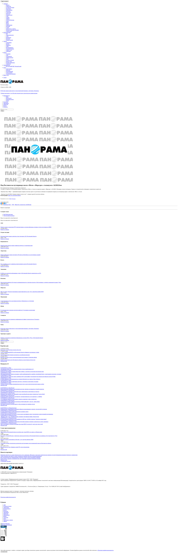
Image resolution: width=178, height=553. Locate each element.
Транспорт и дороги (11, 28)
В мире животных (10, 62)
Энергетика (9, 31)
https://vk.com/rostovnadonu (14, 195)
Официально (9, 25)
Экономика (8, 42)
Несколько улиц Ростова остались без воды (11, 349)
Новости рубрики (5, 229)
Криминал (8, 37)
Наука (7, 23)
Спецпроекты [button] (6, 65)
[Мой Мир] (4, 203)
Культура (8, 11)
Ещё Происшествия (8, 214)
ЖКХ (7, 22)
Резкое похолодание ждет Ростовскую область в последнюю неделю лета (18, 359)
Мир (7, 96)
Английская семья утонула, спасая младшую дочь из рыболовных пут (17, 369)
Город (7, 21)
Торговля (8, 51)
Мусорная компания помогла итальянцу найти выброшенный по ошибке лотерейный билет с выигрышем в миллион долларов (31, 374)
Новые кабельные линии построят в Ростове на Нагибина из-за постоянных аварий (20, 254)
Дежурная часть (10, 35)
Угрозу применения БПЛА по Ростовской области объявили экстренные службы (20, 352)
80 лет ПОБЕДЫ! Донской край (13, 66)
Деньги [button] (5, 41)
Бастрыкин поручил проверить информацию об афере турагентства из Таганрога (20, 319)
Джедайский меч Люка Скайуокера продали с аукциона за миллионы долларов (19, 381)
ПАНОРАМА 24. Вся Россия (7, 387)
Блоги (7, 100)
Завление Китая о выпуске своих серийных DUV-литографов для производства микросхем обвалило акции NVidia (28, 376)
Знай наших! (9, 68)
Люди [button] (4, 67)
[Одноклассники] (2, 203)
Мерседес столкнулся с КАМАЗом (23, 204)
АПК (7, 46)
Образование (9, 10)
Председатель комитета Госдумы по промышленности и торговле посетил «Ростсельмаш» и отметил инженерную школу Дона (31, 282)
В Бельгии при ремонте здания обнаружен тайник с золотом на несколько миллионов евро (22, 371)
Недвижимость (9, 47)
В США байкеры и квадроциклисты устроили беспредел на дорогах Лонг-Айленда (20, 379)
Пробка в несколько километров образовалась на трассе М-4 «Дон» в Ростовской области (22, 337)
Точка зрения (9, 72)
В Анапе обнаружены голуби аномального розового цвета (14, 411)
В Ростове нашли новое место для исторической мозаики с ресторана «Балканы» (20, 90)
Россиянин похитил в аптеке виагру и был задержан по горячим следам (18, 404)
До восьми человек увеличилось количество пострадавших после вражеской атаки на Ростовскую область (26, 443)
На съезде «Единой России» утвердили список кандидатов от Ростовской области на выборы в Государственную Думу (29, 435)
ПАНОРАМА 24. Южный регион (8, 407)
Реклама (8, 26)
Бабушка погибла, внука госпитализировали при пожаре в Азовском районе (19, 357)
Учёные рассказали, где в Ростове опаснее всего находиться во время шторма (19, 93)
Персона (8, 70)
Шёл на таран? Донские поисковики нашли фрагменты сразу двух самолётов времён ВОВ (22, 291)
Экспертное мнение (11, 73)
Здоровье (8, 53)
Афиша (8, 18)
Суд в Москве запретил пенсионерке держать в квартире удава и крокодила (19, 399)
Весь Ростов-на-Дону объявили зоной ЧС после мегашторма (15, 447)
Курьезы (8, 38)
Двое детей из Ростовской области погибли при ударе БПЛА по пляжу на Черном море (21, 432)
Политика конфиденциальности (8, 497)
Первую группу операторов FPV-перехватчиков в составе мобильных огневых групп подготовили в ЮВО (26, 227)
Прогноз (8, 13)
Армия (7, 17)
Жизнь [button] (4, 52)
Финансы (8, 45)
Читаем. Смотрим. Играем (12, 30)
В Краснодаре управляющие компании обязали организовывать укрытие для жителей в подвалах (24, 409)
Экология (8, 63)
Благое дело (9, 61)
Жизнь (4, 516)
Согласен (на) (4, 551)
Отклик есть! (9, 15)
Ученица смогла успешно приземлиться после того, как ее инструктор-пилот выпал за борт (22, 384)
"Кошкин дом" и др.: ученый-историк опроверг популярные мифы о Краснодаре (20, 416)
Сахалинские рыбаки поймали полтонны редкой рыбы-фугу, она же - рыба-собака (20, 401)
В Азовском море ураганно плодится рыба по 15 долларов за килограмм (18, 310)
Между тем (6, 75)
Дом (7, 55)
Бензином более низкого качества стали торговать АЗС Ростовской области (19, 236)
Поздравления (9, 71)
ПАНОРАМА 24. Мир (6, 367)
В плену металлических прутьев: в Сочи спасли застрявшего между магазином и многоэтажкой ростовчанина (27, 414)
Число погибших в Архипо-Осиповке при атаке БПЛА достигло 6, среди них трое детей (22, 424)
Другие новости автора (8, 215)
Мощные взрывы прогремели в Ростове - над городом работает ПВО (17, 439)
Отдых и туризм (10, 60)
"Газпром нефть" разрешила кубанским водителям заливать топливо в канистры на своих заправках (24, 421)
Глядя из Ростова (10, 20)
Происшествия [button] (6, 32)
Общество (8, 6)
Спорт (7, 27)
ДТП (7, 36)
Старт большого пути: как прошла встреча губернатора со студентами (17, 301)
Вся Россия (8, 98)
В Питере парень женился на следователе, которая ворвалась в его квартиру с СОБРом (21, 396)
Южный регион (10, 99)
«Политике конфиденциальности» (105, 550)
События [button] (5, 3)
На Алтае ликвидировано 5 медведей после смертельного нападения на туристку (20, 391)
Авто (7, 58)
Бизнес (7, 43)
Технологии (9, 56)
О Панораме (3, 461)
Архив (4, 77)
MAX (10, 198)
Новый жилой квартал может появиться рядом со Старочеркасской (16, 245)
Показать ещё (4, 361)
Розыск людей (9, 40)
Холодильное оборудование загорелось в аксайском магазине (15, 354)
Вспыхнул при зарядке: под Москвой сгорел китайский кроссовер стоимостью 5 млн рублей (23, 394)
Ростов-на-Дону (7, 204)
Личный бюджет (10, 48)
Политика (8, 8)
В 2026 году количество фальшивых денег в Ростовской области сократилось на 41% (21, 273)
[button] (6, 95)
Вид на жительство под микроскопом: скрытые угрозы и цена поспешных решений (20, 457)
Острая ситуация (10, 7)
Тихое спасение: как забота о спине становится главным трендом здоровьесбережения (21, 456)
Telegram (13, 198)
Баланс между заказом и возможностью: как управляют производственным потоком (21, 458)
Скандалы (8, 12)
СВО (7, 16)
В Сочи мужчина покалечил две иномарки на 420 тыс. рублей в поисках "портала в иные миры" (24, 419)
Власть (7, 5)
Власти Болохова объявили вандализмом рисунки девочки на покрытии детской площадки (22, 389)
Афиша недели (9, 57)
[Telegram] (5, 203)
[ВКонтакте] (1, 203)
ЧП (7, 33)
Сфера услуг (9, 50)
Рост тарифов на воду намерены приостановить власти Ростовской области (19, 264)
